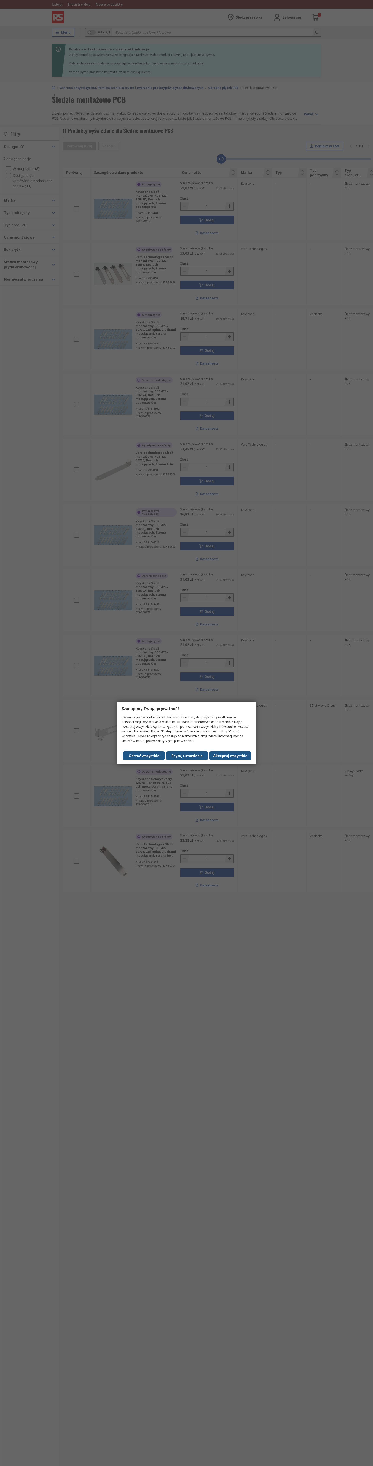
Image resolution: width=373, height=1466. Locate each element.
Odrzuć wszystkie (144, 755)
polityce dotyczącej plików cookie (169, 741)
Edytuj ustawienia (187, 755)
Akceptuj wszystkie (230, 755)
